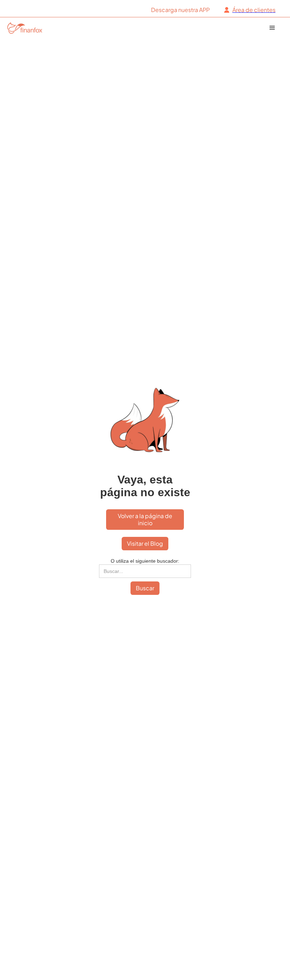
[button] (276, 28)
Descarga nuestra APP (180, 9)
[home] (29, 28)
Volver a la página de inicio (145, 519)
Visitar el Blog (145, 543)
